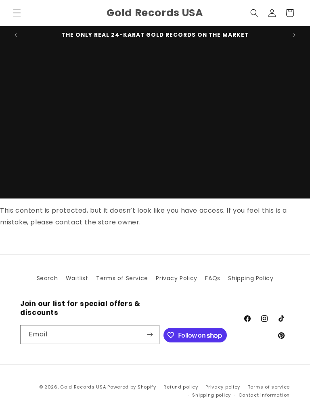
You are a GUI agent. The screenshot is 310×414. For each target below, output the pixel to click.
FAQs (212, 278)
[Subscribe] (150, 334)
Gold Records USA (83, 387)
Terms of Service (122, 278)
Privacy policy (222, 387)
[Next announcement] (294, 35)
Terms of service (269, 387)
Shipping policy (211, 395)
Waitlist (77, 278)
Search (47, 278)
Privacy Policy (176, 278)
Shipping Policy (250, 278)
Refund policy (180, 387)
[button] (17, 13)
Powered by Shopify (131, 387)
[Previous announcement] (16, 35)
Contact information (264, 395)
